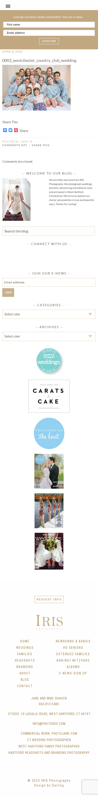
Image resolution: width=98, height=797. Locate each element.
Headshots (25, 660)
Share (24, 131)
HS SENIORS (73, 647)
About (25, 673)
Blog (25, 679)
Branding (24, 667)
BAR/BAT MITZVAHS (73, 660)
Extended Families (73, 654)
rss (71, 252)
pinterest (54, 252)
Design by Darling (49, 785)
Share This (41, 145)
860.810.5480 (49, 704)
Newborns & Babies (73, 641)
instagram (45, 252)
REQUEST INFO (49, 599)
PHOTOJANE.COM (64, 733)
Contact (25, 686)
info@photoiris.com (49, 724)
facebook (27, 252)
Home (25, 641)
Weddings (25, 647)
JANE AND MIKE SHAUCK (49, 698)
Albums (73, 667)
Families (24, 654)
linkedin (62, 252)
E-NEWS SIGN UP (73, 673)
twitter (36, 252)
